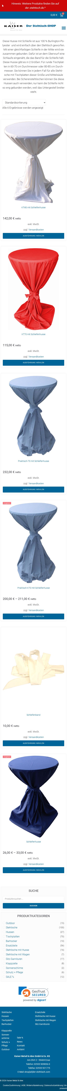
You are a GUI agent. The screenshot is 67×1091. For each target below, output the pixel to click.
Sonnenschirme (14, 968)
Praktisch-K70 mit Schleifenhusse (33, 588)
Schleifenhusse (33, 841)
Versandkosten (36, 229)
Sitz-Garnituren (14, 959)
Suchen (33, 906)
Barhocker (11, 941)
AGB (23, 1085)
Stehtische (11, 927)
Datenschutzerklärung (53, 1085)
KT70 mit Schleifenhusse (33, 334)
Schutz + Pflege (14, 972)
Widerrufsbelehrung (34, 1085)
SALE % (10, 977)
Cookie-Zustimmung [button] (11, 1085)
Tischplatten (13, 936)
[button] (63, 28)
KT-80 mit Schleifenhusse (33, 207)
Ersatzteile (11, 945)
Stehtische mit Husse (17, 950)
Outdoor (10, 923)
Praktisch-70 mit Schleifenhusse (33, 461)
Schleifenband (33, 715)
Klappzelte (11, 963)
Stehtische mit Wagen (18, 954)
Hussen (10, 932)
